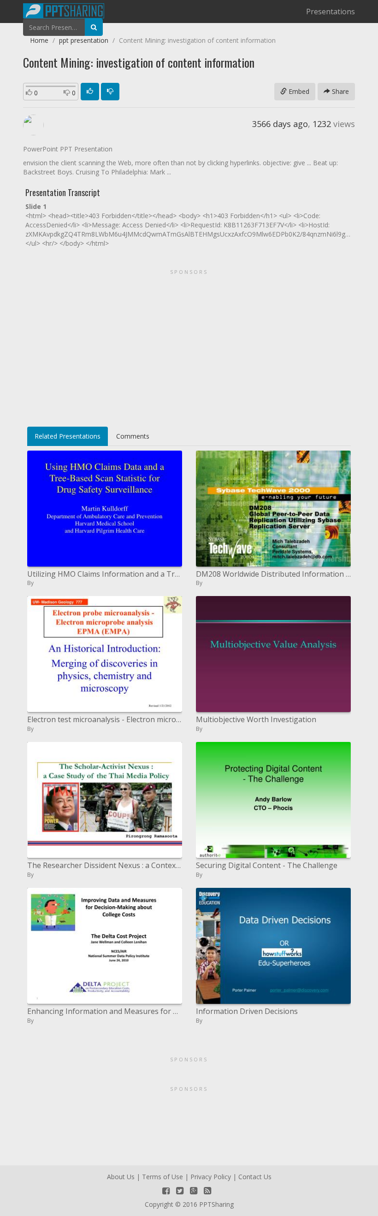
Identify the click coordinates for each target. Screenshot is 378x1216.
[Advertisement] (189, 344)
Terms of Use (162, 1176)
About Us (121, 1176)
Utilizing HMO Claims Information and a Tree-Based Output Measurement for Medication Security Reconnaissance (104, 574)
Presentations (330, 11)
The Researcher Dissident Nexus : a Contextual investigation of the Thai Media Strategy (104, 865)
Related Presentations (67, 436)
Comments (132, 436)
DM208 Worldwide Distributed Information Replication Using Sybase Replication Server (273, 574)
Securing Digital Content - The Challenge (266, 865)
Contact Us (255, 1176)
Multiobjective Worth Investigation (256, 719)
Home (39, 40)
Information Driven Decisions (247, 1011)
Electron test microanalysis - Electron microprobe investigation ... (104, 719)
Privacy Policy (210, 1176)
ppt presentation (83, 40)
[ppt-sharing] (63, 9)
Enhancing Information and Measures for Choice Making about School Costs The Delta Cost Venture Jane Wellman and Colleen (104, 1011)
